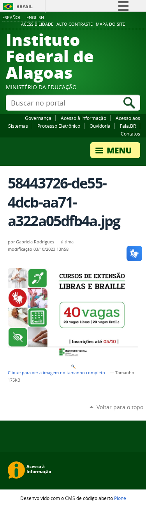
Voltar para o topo (120, 407)
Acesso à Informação (83, 118)
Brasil (24, 6)
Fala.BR (128, 126)
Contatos (130, 133)
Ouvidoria (100, 126)
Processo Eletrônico (58, 126)
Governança (38, 118)
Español (11, 17)
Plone (120, 498)
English (35, 17)
